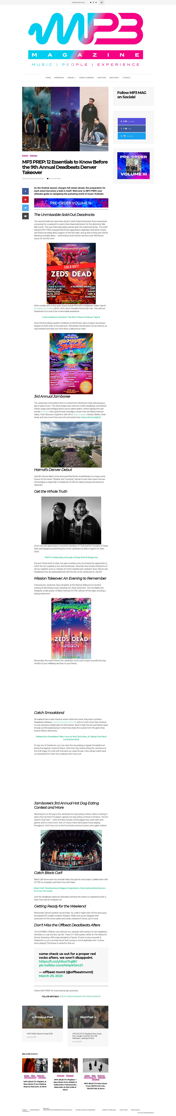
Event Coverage (86, 78)
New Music (114, 78)
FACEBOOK (95, 996)
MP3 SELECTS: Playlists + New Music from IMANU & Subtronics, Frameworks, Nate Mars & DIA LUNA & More (65, 1085)
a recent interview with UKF (64, 722)
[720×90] (71, 207)
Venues (71, 78)
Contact (126, 78)
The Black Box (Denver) (85, 1110)
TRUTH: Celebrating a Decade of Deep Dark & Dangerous (71, 557)
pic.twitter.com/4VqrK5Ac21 (61, 965)
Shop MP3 (101, 78)
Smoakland (39, 308)
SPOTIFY (63, 996)
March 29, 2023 (51, 976)
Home (48, 78)
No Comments (55, 178)
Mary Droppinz (80, 414)
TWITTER (85, 996)
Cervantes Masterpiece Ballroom (57, 1110)
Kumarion (45, 411)
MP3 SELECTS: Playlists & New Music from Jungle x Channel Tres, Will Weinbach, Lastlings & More (87, 1036)
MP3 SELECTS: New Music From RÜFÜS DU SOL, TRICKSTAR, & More (95, 1086)
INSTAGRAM (74, 996)
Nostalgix (49, 308)
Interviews (59, 78)
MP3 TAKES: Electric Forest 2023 (40, 1034)
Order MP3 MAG (78, 2)
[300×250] (133, 178)
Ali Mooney (39, 178)
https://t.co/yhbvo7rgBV (58, 961)
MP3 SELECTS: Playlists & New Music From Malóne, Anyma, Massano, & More (34, 1084)
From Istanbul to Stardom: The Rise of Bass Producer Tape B (71, 317)
